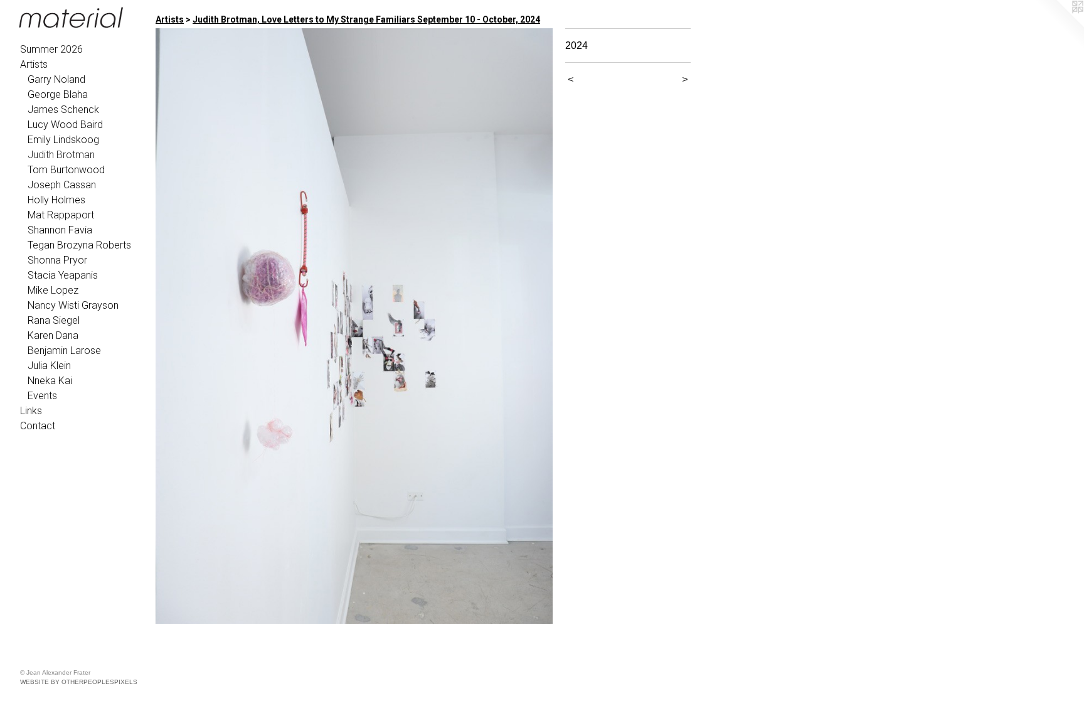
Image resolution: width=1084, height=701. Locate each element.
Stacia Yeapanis (63, 275)
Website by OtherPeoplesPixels (78, 681)
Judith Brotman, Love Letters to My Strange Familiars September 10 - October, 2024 (366, 19)
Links (31, 411)
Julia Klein (49, 366)
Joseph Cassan (62, 185)
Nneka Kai (50, 381)
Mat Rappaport (61, 215)
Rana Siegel (54, 320)
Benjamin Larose (64, 350)
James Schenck (63, 109)
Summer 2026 (51, 49)
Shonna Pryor (57, 260)
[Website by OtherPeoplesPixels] (1059, 25)
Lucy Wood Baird (65, 125)
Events (42, 396)
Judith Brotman (61, 155)
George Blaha (58, 94)
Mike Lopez (53, 290)
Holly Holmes (56, 200)
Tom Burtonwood (66, 170)
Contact (37, 426)
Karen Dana (53, 335)
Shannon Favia (60, 230)
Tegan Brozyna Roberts (79, 245)
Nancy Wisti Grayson (73, 305)
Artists (34, 64)
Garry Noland (56, 79)
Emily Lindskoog (63, 140)
